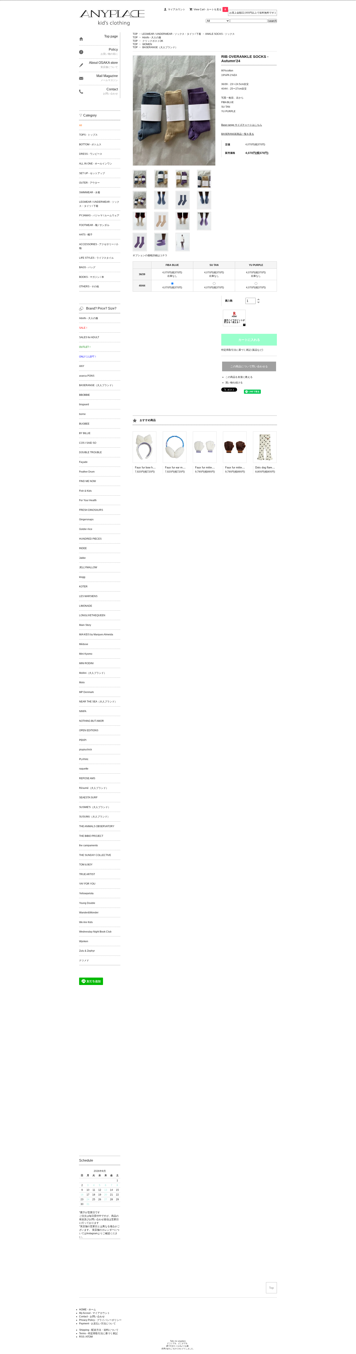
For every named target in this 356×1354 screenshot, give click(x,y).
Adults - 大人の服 (151, 37)
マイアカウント (176, 9)
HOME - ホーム (87, 1309)
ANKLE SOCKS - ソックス (220, 34)
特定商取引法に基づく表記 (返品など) (242, 349)
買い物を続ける (234, 382)
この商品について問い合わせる (249, 366)
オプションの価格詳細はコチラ (150, 255)
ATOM (89, 1336)
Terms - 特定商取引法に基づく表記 (98, 1333)
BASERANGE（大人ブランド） (160, 47)
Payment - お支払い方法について (97, 1323)
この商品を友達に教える (239, 377)
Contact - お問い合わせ (92, 1316)
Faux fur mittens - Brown (240, 467)
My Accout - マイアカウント (94, 1313)
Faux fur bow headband (149, 467)
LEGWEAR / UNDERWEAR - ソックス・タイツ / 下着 (171, 34)
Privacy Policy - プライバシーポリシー (100, 1320)
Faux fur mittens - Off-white (211, 467)
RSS (81, 1336)
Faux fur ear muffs (176, 467)
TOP (135, 34)
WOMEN (147, 44)
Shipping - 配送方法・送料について (98, 1329)
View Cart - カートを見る (210, 9)
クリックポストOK (152, 41)
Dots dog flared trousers (269, 467)
